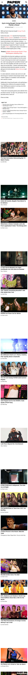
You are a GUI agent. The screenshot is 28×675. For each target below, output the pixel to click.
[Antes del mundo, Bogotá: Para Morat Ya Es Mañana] (14, 191)
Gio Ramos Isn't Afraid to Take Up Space (13, 664)
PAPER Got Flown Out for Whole (11, 313)
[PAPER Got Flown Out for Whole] (14, 303)
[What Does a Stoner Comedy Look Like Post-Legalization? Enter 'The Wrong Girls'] (14, 214)
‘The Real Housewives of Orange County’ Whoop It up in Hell (13, 621)
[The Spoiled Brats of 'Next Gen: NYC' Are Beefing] (14, 498)
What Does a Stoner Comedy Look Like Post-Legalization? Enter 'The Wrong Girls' (14, 224)
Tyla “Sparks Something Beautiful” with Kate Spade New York (13, 291)
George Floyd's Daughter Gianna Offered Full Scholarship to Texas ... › (13, 105)
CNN (11, 35)
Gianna (7, 46)
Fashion (3, 398)
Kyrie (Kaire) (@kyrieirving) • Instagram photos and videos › (13, 118)
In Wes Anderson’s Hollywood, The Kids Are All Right (13, 486)
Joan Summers (5, 512)
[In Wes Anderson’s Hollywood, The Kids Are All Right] (14, 475)
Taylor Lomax (5, 227)
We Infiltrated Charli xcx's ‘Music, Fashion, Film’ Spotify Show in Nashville (14, 355)
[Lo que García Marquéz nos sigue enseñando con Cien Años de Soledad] (14, 258)
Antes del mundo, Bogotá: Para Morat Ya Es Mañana (13, 201)
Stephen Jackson (8, 37)
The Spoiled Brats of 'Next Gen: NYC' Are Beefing (13, 509)
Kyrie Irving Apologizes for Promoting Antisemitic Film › (15, 114)
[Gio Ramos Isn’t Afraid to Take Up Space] (14, 654)
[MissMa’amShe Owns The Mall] (14, 565)
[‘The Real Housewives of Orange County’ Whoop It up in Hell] (14, 611)
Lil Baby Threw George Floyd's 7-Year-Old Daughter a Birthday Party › (15, 108)
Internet (3, 441)
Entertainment (5, 156)
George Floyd (21, 31)
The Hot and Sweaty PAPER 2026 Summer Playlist (13, 378)
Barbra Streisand (20, 69)
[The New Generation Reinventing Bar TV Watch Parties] (14, 148)
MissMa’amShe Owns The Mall (10, 574)
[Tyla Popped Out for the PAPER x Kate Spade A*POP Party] (14, 391)
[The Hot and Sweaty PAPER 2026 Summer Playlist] (14, 368)
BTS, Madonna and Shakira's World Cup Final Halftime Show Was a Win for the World (13, 597)
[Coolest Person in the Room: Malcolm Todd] (14, 522)
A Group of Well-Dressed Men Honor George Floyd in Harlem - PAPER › (15, 111)
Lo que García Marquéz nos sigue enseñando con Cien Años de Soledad (12, 268)
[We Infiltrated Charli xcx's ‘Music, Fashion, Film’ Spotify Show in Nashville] (14, 345)
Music (2, 311)
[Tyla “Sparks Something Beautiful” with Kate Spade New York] (14, 280)
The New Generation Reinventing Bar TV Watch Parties (13, 159)
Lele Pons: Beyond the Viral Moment (12, 444)
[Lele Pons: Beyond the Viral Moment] (14, 434)
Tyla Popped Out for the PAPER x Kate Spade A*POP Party (12, 401)
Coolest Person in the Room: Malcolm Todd (12, 532)
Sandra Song (10, 27)
